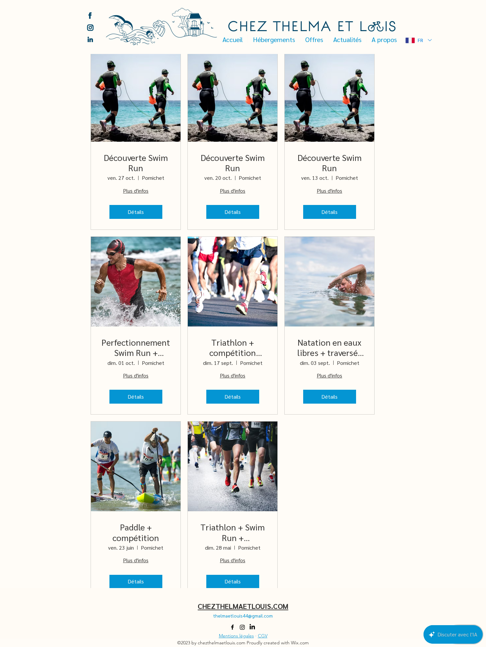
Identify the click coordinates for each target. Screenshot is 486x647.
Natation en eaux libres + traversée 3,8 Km (329, 347)
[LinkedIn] (252, 627)
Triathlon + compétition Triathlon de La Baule (232, 347)
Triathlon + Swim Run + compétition (232, 532)
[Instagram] (242, 627)
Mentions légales (236, 636)
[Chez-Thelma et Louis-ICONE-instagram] (90, 27)
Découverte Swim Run (136, 162)
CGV (262, 636)
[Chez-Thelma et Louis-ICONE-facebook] (90, 15)
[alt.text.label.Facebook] (232, 627)
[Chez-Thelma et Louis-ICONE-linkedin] (90, 39)
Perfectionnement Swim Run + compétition (135, 347)
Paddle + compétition (135, 532)
